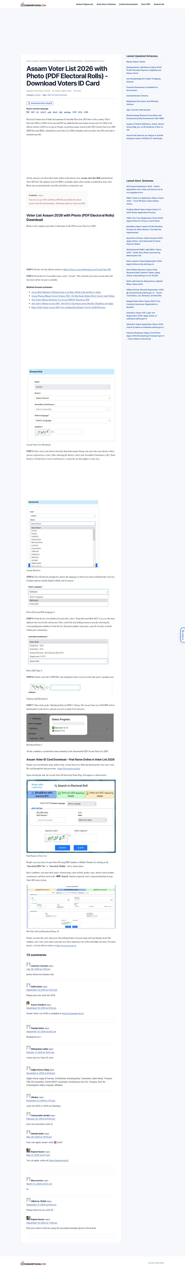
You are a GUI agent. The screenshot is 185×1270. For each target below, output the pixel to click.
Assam (35, 61)
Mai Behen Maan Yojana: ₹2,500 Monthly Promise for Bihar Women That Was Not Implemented (144, 229)
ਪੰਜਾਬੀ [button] (74, 112)
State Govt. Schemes (106, 4)
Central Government (128, 4)
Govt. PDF (145, 4)
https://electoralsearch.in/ (69, 768)
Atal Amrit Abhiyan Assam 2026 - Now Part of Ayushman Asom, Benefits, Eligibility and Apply (72, 303)
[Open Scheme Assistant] (182, 635)
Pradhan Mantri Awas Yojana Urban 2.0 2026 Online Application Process (143, 211)
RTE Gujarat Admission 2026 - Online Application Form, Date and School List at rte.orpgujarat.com (144, 189)
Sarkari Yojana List (84, 4)
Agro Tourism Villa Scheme (138, 110)
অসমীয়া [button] (86, 112)
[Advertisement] (92, 28)
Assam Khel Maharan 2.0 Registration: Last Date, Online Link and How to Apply (66, 292)
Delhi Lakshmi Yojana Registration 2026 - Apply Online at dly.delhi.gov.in (144, 262)
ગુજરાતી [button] (43, 112)
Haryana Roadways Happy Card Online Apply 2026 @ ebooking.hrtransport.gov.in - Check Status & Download (145, 336)
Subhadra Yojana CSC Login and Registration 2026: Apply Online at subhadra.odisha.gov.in (141, 316)
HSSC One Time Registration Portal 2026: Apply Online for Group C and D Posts (144, 219)
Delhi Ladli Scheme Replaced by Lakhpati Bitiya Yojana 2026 (144, 282)
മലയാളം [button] (67, 112)
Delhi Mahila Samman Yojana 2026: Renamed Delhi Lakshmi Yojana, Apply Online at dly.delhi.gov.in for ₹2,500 (143, 273)
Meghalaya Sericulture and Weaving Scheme (142, 102)
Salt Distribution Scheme (137, 96)
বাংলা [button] (37, 112)
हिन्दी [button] (27, 112)
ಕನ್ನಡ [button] (60, 112)
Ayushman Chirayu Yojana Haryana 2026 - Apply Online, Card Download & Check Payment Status (145, 241)
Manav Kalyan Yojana (135, 62)
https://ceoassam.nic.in (66, 945)
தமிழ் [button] (49, 112)
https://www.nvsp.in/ (58, 1160)
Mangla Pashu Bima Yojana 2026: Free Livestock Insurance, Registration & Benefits (143, 304)
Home (28, 61)
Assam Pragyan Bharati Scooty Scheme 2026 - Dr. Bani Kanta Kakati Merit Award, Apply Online (73, 295)
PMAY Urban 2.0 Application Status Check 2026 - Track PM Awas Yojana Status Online (145, 201)
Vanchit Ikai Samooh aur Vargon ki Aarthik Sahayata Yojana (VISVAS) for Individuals (144, 136)
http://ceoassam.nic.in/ (73, 1013)
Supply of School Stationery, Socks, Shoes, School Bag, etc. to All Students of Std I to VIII (145, 127)
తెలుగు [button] (55, 112)
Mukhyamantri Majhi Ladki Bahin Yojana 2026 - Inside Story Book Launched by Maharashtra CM (143, 252)
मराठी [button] (32, 112)
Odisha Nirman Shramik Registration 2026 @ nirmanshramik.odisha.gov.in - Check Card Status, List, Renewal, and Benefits (145, 293)
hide (40, 195)
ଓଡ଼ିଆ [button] (80, 112)
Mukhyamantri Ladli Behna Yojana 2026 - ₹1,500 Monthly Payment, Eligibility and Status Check (144, 70)
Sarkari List (159, 4)
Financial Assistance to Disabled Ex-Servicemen (142, 88)
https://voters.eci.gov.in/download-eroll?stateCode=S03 (87, 269)
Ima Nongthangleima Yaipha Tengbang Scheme (143, 80)
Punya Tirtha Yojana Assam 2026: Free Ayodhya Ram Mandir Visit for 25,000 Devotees (68, 307)
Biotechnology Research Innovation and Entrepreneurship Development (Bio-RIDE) (145, 116)
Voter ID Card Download (57, 95)
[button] (39, 103)
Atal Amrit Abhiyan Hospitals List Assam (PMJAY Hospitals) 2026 (60, 299)
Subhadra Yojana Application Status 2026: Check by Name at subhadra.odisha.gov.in (145, 325)
